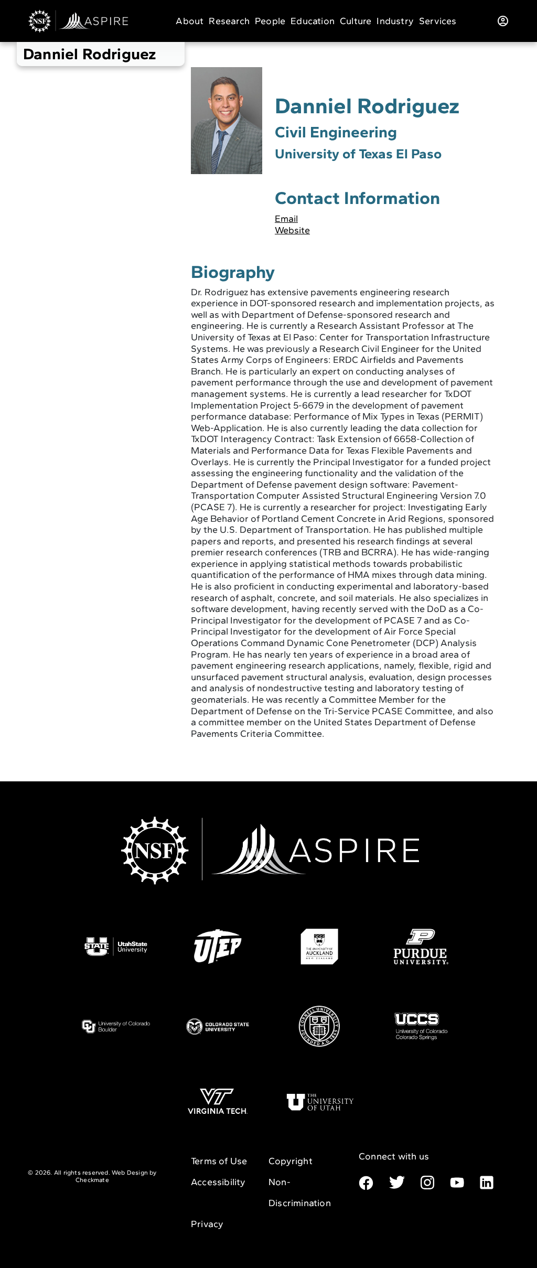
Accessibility (218, 1182)
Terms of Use (219, 1161)
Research (229, 21)
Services (438, 21)
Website (292, 230)
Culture (355, 21)
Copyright (290, 1161)
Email (286, 218)
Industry (395, 21)
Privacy (207, 1224)
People (270, 21)
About (189, 21)
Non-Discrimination (299, 1192)
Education (313, 21)
